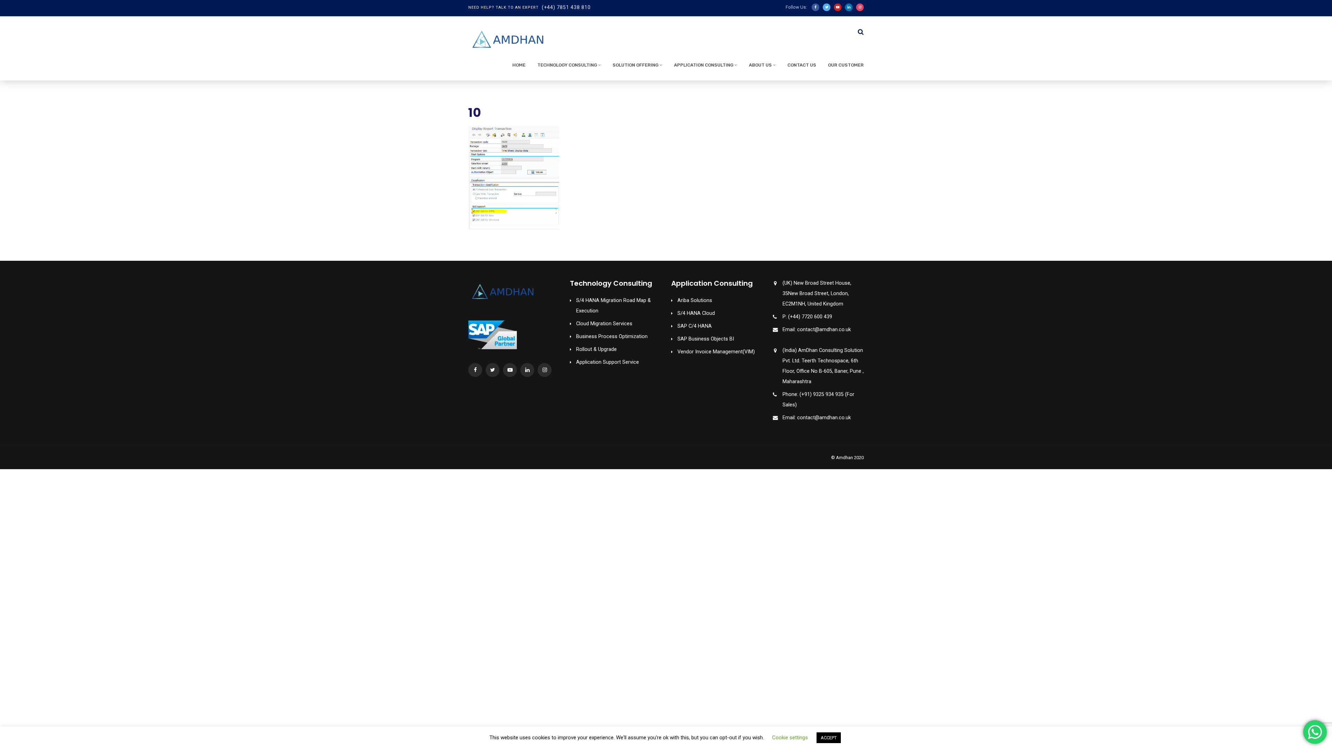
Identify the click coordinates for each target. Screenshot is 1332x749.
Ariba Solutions (694, 300)
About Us (760, 65)
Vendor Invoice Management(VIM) (716, 352)
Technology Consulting (567, 65)
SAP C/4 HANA (694, 326)
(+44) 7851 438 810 (566, 7)
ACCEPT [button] (829, 737)
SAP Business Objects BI (705, 339)
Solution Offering (635, 65)
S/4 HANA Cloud (696, 313)
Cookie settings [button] (790, 737)
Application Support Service (607, 362)
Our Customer (846, 65)
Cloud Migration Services (604, 324)
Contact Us (801, 65)
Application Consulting (703, 65)
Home (519, 65)
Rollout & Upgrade (596, 349)
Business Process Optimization (612, 336)
